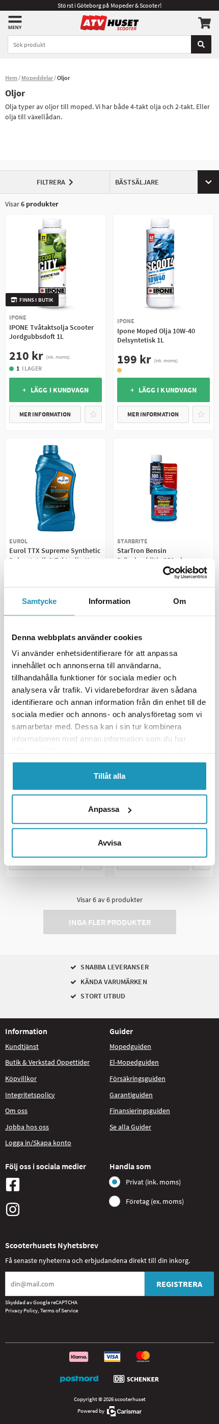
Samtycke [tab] (39, 600)
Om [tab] (179, 600)
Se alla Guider (130, 1126)
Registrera (179, 1284)
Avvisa (109, 842)
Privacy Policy (21, 1310)
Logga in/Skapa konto (38, 1142)
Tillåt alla (109, 775)
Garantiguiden (131, 1094)
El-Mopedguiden (134, 1062)
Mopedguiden (130, 1046)
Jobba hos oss (27, 1126)
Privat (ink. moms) (153, 1181)
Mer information (45, 414)
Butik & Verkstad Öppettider (47, 1062)
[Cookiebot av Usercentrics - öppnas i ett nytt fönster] (162, 572)
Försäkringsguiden (138, 1078)
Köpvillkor (21, 1078)
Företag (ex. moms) (155, 1201)
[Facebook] (54, 1184)
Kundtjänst (22, 1046)
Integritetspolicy (30, 1094)
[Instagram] (54, 1209)
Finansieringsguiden (140, 1110)
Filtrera (51, 182)
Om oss (16, 1110)
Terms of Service (59, 1310)
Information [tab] (109, 600)
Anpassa (103, 809)
